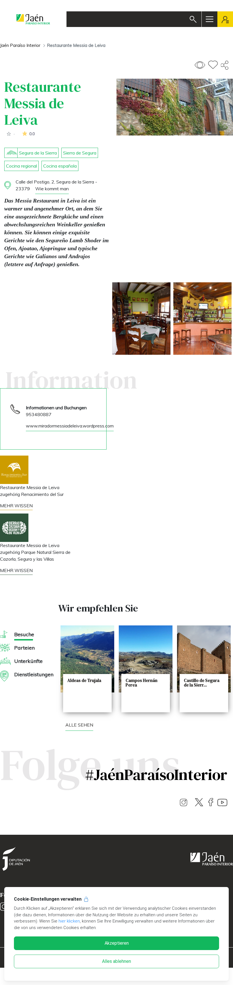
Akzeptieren (117, 943)
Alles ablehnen (116, 961)
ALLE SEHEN (79, 725)
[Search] (193, 19)
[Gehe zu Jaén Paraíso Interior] (33, 19)
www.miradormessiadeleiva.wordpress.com (70, 426)
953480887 (38, 414)
